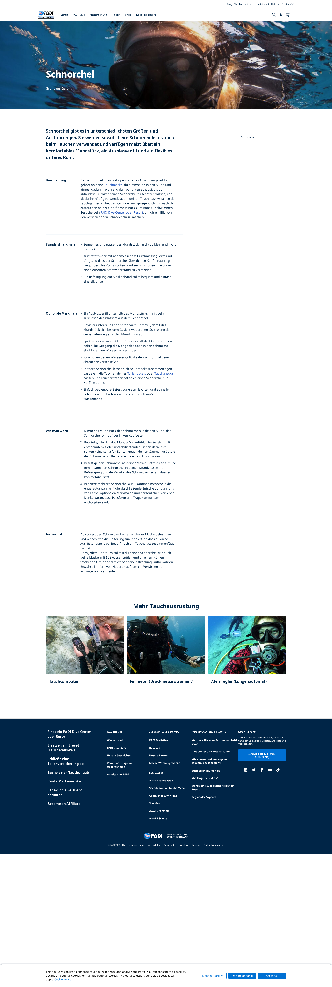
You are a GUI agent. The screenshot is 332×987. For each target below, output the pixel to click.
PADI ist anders (116, 748)
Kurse (64, 15)
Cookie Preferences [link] (213, 845)
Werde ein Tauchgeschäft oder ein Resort (213, 787)
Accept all (272, 976)
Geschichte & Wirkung (163, 795)
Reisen (116, 15)
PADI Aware (156, 773)
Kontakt (196, 845)
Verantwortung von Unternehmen (119, 765)
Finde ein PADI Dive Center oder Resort (69, 734)
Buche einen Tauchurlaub (68, 772)
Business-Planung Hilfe (206, 770)
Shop (128, 15)
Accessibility (154, 845)
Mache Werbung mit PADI (165, 763)
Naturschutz (98, 15)
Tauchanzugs (164, 373)
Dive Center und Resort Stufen (211, 751)
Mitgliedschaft (146, 15)
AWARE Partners (159, 811)
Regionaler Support (204, 797)
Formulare (183, 845)
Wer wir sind (115, 740)
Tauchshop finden (243, 4)
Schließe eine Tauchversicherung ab (65, 761)
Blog (229, 4)
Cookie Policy (62, 979)
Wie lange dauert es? (205, 778)
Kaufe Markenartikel (64, 781)
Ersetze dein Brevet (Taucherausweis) (63, 747)
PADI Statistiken (159, 740)
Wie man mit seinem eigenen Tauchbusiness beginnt (210, 761)
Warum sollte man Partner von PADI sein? (214, 742)
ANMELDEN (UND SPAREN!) (262, 755)
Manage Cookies (212, 976)
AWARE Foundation (161, 780)
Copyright (169, 845)
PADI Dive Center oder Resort (121, 212)
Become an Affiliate (63, 803)
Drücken (154, 748)
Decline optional (242, 976)
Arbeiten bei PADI (118, 774)
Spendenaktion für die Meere (167, 788)
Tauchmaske (113, 185)
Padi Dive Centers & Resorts (209, 731)
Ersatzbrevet (262, 4)
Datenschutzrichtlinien (133, 845)
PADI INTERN (114, 731)
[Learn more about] (85, 653)
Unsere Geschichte (119, 755)
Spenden (154, 803)
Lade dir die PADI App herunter (64, 792)
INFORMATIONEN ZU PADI (164, 731)
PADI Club (78, 15)
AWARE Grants (158, 818)
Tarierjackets (136, 373)
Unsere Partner (159, 755)
